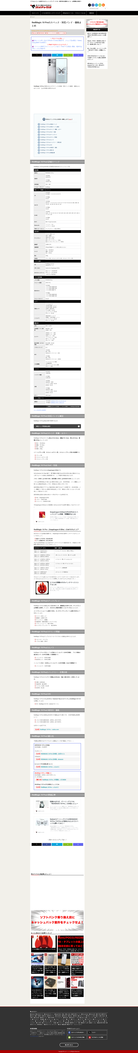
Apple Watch (58, 1014)
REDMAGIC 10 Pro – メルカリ (50, 767)
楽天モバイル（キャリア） (51, 1024)
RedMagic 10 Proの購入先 (47, 150)
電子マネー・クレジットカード (75, 1024)
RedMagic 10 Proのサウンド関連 (49, 137)
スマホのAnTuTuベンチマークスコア (51, 13)
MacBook (65, 1015)
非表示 (70, 119)
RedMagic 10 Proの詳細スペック (49, 124)
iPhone (45, 1015)
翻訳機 (64, 1024)
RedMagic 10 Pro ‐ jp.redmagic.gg (58, 400)
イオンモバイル (49, 1019)
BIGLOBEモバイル (76, 1014)
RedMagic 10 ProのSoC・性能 (48, 132)
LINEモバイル (51, 1015)
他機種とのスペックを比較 (53, 406)
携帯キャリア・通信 (75, 1022)
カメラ (68, 1019)
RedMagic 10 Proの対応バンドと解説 (50, 126)
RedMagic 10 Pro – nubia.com (49, 729)
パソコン (101, 1021)
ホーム (32, 17)
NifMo (75, 1015)
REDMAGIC (42, 33)
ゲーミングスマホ (52, 33)
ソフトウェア (39, 1021)
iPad (40, 1015)
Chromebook (85, 1014)
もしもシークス (90, 1017)
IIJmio (32, 1015)
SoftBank (102, 1015)
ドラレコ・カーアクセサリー (75, 1021)
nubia (35, 33)
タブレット (46, 1021)
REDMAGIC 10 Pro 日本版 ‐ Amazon (52, 759)
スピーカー (81, 1019)
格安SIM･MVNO (102, 1022)
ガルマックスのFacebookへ (77, 1032)
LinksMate (58, 1015)
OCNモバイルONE (91, 1015)
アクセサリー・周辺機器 (38, 1019)
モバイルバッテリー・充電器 (49, 1022)
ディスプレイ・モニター (56, 1021)
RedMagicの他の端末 (75, 406)
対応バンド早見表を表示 (43, 426)
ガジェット (74, 1019)
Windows (66, 1017)
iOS (37, 1015)
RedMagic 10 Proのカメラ (47, 139)
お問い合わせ (69, 1045)
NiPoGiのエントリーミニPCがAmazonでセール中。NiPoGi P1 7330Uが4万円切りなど (95, 65)
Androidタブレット (49, 1014)
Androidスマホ (40, 1014)
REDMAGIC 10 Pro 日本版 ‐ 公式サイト (53, 754)
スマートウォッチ (98, 1019)
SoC (98, 1015)
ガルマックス (35, 13)
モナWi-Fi (39, 1022)
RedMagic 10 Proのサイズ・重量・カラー (51, 129)
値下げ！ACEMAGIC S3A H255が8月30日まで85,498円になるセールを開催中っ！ (96, 35)
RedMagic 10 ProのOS (46, 145)
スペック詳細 (62, 33)
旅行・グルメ (93, 1022)
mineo (70, 1015)
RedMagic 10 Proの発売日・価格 (49, 147)
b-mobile (68, 1014)
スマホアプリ (89, 1019)
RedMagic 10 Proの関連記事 (48, 152)
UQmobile (37, 1017)
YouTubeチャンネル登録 (97, 1037)
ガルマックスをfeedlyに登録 (77, 1037)
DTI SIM (99, 1014)
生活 (60, 1024)
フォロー (93, 1032)
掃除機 (67, 1022)
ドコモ (65, 1021)
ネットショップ (93, 1021)
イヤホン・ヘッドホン (60, 1019)
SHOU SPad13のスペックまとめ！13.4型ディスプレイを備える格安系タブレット (96, 57)
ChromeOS (92, 1014)
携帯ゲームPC (85, 1022)
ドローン (86, 1021)
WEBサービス (44, 1017)
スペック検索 (65, 406)
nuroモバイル (82, 1015)
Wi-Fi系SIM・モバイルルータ (55, 1017)
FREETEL (104, 1014)
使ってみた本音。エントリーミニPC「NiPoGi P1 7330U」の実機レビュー (96, 50)
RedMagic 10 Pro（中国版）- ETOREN (54, 779)
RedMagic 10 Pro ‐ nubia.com (57, 402)
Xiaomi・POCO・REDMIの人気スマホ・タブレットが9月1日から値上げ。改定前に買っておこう (96, 42)
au (64, 1014)
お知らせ (83, 1017)
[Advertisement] (57, 102)
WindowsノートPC (74, 1017)
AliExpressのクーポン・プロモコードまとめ (74, 13)
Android (33, 1014)
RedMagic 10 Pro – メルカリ (50, 787)
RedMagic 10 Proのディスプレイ (49, 134)
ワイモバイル (61, 1022)
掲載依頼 (91, 13)
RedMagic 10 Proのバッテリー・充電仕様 (51, 142)
